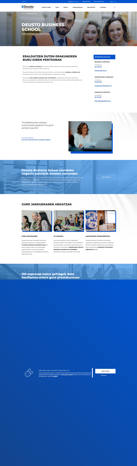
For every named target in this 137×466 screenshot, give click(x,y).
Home (23, 13)
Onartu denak (105, 371)
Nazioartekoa (78, 7)
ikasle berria (73, 1)
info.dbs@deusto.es (100, 70)
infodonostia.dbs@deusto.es (103, 85)
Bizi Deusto (91, 7)
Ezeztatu (103, 375)
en (25, 1)
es (22, 1)
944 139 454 (98, 66)
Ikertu (65, 7)
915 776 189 (98, 97)
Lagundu (103, 7)
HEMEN (55, 376)
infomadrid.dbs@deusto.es (103, 101)
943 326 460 (98, 82)
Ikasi (57, 7)
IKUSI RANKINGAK (106, 177)
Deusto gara (46, 7)
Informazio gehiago (67, 374)
